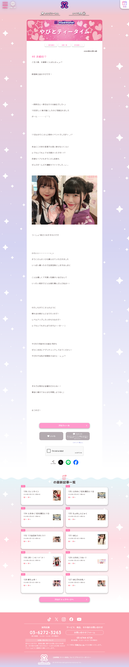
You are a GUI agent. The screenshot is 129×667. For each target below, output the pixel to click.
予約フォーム (80, 645)
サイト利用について (67, 657)
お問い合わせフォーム (84, 632)
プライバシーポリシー (83, 657)
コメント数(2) (78, 442)
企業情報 (56, 657)
